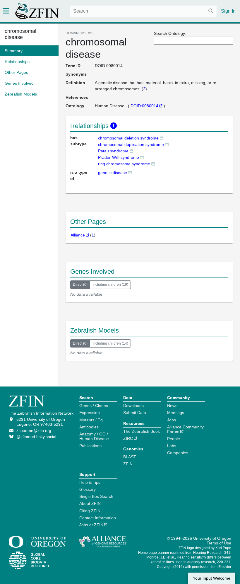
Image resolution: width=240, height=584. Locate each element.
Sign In (228, 10)
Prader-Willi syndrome (118, 157)
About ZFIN (90, 503)
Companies (177, 452)
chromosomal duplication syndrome (131, 144)
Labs (171, 445)
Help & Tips (89, 482)
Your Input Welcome (211, 578)
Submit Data (134, 412)
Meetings (175, 412)
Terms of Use (219, 543)
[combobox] (143, 11)
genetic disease (112, 172)
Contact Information (97, 517)
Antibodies (89, 427)
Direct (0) (80, 284)
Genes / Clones (93, 405)
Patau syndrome (113, 151)
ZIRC (128, 438)
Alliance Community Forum (185, 429)
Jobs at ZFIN (91, 524)
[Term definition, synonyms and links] (161, 138)
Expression (89, 412)
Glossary (87, 489)
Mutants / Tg (91, 420)
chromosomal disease (20, 34)
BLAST (129, 456)
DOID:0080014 (144, 105)
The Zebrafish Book (141, 431)
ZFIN (128, 464)
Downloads (133, 405)
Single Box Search (96, 496)
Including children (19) (110, 284)
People (173, 438)
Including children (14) (110, 343)
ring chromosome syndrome (124, 163)
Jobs (171, 420)
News (172, 405)
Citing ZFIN (89, 510)
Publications (90, 445)
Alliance (78, 235)
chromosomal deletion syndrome (128, 138)
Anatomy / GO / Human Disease (94, 436)
